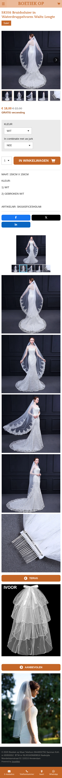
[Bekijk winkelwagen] (58, 3)
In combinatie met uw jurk (18, 138)
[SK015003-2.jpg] (31, 424)
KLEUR (8, 124)
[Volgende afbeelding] (56, 60)
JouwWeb (16, 762)
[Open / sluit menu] (3, 3)
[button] (7, 95)
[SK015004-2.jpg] (31, 483)
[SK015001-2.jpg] (31, 304)
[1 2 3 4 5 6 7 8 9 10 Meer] (7, 161)
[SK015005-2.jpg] (31, 543)
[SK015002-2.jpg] (31, 364)
